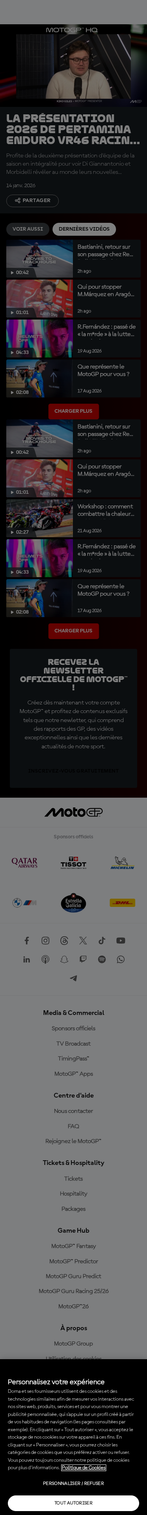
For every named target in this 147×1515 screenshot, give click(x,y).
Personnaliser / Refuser (73, 1483)
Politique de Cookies (83, 1467)
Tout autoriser (73, 1503)
